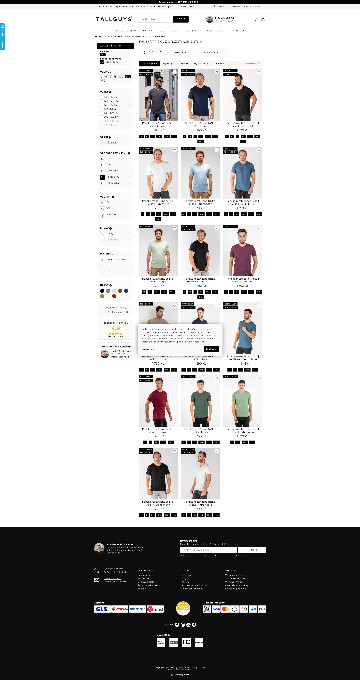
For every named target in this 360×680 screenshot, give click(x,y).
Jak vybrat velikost (104, 7)
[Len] (102, 271)
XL (115, 77)
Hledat (180, 19)
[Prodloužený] (102, 183)
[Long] (102, 165)
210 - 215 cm (117, 125)
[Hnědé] (120, 291)
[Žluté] (108, 296)
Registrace (235, 7)
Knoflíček (119, 214)
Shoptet (178, 675)
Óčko (119, 202)
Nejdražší (183, 63)
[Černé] (102, 291)
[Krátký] (102, 234)
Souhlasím (211, 349)
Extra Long (119, 170)
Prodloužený (119, 183)
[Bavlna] (102, 265)
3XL (103, 54)
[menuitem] (126, 30)
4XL (103, 81)
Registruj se (144, 575)
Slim (103, 142)
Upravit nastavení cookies (180, 670)
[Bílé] (120, 296)
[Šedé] (108, 291)
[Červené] (114, 296)
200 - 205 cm (117, 117)
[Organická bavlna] (102, 259)
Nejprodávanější (201, 63)
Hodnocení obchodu (192, 588)
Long (119, 164)
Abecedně (220, 63)
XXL (121, 77)
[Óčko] (102, 202)
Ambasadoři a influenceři (194, 585)
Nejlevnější (168, 63)
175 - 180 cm (117, 97)
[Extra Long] (102, 171)
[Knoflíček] (102, 215)
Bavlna (119, 265)
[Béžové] (114, 291)
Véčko (119, 208)
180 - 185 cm (117, 101)
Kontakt (193, 7)
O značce (182, 7)
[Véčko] (102, 208)
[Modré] (126, 291)
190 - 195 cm (117, 109)
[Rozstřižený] (102, 62)
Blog (184, 578)
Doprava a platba (147, 582)
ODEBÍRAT (252, 550)
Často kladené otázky (237, 585)
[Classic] (102, 159)
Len (119, 271)
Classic (119, 158)
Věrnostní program (235, 575)
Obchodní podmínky (236, 588)
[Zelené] (102, 296)
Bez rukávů (119, 239)
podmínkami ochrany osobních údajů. (226, 556)
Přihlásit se (144, 578)
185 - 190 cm (117, 105)
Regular (112, 142)
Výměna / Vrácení (124, 7)
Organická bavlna (119, 259)
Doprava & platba (166, 7)
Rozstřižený (111, 62)
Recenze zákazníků (145, 7)
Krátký (119, 233)
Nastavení (148, 349)
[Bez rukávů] (102, 240)
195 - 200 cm (117, 113)
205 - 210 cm (117, 121)
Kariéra (185, 582)
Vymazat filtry (114, 308)
